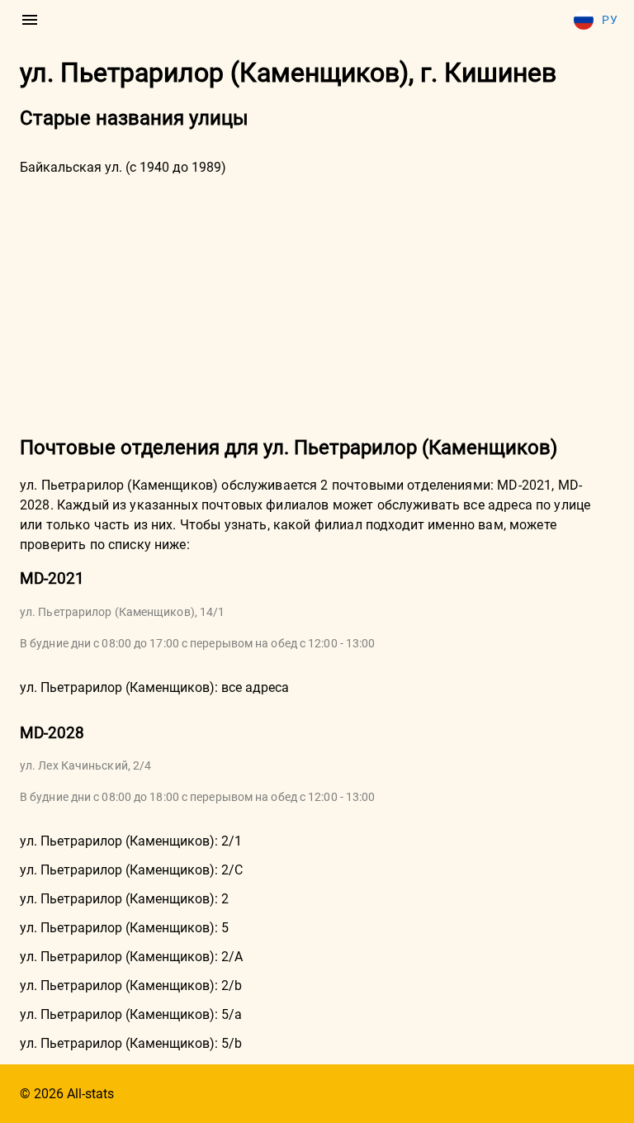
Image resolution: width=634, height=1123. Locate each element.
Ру (609, 19)
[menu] (30, 20)
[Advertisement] (317, 303)
